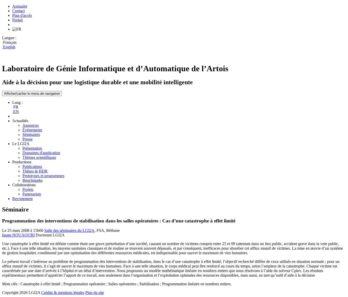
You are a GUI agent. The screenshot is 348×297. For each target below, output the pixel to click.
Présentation (32, 148)
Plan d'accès (22, 15)
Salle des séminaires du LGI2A (69, 230)
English (8, 47)
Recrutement (22, 198)
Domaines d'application (41, 153)
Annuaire (19, 6)
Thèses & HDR (35, 171)
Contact (18, 11)
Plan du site (94, 292)
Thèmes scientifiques (39, 157)
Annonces (30, 125)
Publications (32, 166)
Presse (27, 139)
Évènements (32, 130)
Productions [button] (21, 162)
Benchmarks (32, 180)
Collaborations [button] (24, 185)
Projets (27, 189)
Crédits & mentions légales (62, 292)
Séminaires (31, 134)
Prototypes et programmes (43, 176)
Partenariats (31, 194)
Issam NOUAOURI (18, 235)
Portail (17, 20)
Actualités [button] (20, 121)
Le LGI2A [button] (21, 144)
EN (15, 111)
